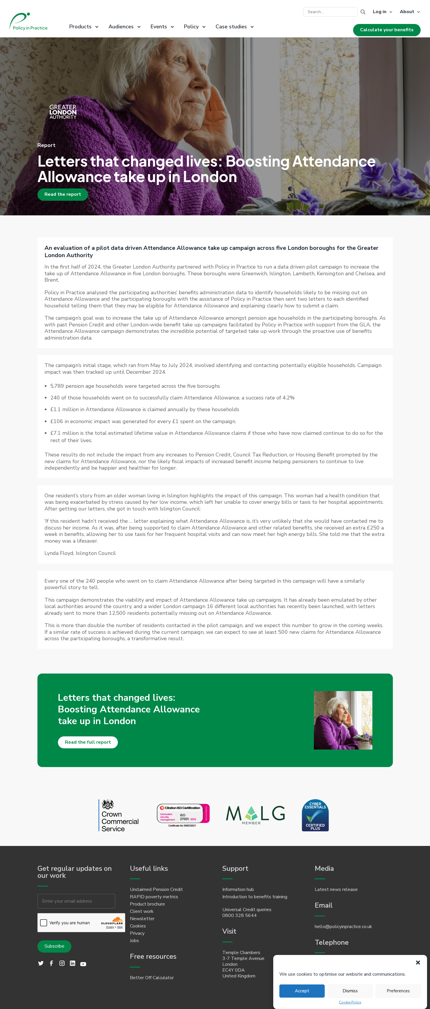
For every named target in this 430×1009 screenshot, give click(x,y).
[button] (418, 962)
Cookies (138, 926)
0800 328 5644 (239, 915)
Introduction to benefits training (254, 897)
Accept (302, 991)
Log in (379, 12)
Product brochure (147, 904)
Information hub (238, 889)
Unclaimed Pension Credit (156, 889)
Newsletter (142, 919)
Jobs (134, 941)
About (407, 12)
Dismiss (350, 991)
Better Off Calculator (152, 978)
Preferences (398, 991)
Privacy (137, 933)
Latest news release (336, 889)
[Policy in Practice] (28, 22)
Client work (142, 911)
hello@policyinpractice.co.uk (343, 927)
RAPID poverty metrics (154, 897)
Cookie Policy (350, 1002)
